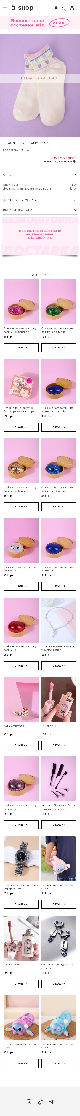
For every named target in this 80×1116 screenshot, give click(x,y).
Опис (7, 174)
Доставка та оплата (20, 200)
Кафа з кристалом (15, 726)
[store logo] (22, 7)
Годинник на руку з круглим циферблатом (21, 887)
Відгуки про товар (18, 209)
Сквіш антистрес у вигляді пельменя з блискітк (20, 330)
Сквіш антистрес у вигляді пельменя (20, 569)
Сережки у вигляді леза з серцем (57, 966)
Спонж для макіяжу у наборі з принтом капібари (19, 409)
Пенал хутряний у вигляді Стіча (57, 887)
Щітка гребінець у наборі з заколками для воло (58, 807)
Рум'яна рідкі (49, 726)
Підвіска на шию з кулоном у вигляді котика (58, 648)
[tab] (40, 173)
